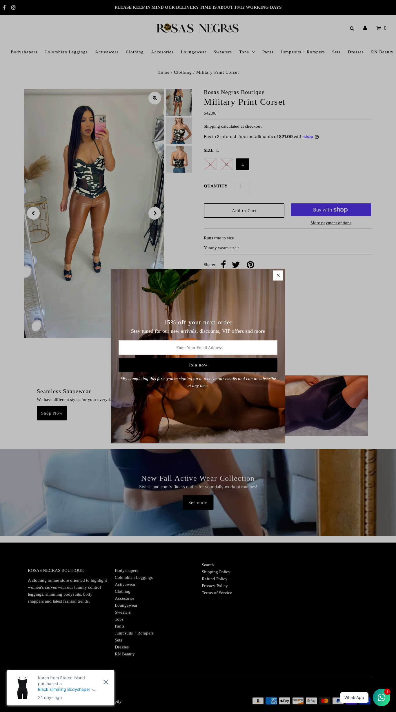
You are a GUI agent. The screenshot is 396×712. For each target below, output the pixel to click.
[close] (106, 682)
